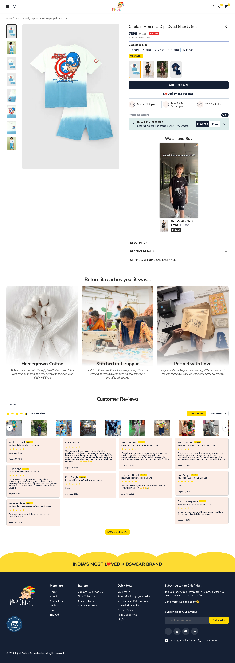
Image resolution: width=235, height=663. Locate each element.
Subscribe (219, 620)
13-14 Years (188, 50)
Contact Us (56, 601)
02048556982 (211, 640)
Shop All (54, 614)
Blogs (53, 610)
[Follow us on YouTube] (185, 631)
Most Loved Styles (88, 605)
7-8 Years (147, 50)
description (138, 242)
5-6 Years (134, 50)
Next (224, 124)
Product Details (142, 251)
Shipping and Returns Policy (134, 601)
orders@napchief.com (182, 640)
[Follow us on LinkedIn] (194, 631)
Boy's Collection (86, 601)
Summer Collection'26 (90, 592)
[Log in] (212, 6)
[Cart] (227, 6)
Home (9, 18)
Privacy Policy (125, 610)
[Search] (14, 6)
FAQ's (121, 619)
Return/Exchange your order (134, 596)
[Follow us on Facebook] (168, 631)
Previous (133, 124)
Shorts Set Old (21, 18)
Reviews (54, 605)
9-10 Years (159, 50)
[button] (179, 188)
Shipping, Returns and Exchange (153, 259)
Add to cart (178, 85)
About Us (55, 596)
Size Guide (135, 56)
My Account (124, 592)
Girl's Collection (86, 596)
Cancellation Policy (128, 605)
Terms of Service (127, 614)
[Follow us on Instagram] (177, 631)
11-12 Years (173, 50)
